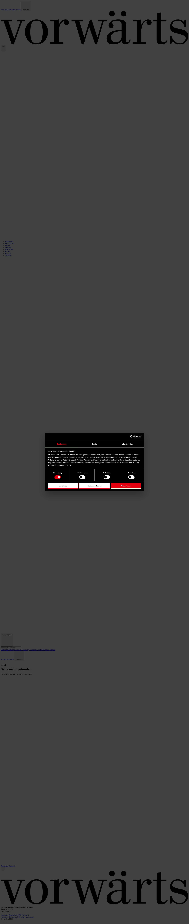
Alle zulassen (126, 486)
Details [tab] (94, 444)
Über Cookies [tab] (127, 444)
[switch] (82, 477)
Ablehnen (63, 486)
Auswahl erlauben (94, 486)
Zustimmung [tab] (62, 444)
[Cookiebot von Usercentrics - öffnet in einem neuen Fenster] (131, 437)
